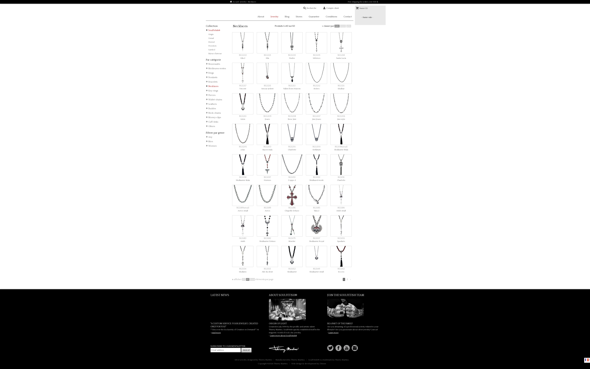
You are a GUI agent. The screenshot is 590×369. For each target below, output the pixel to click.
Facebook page (338, 348)
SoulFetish (295, 309)
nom (342, 26)
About (261, 16)
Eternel (211, 42)
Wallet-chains (215, 99)
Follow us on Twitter (330, 348)
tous (252, 279)
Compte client (332, 8)
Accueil (236, 2)
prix (349, 26)
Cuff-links (213, 122)
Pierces (211, 95)
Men (210, 141)
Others (211, 126)
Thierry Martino (284, 349)
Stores (299, 16)
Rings (211, 73)
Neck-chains (214, 113)
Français (587, 359)
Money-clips (214, 117)
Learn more (333, 333)
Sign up (246, 350)
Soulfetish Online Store (216, 12)
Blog (287, 16)
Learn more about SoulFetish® (283, 335)
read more (216, 333)
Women (212, 146)
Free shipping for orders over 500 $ (363, 2)
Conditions (331, 16)
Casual (211, 38)
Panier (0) (363, 8)
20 (243, 279)
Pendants (212, 77)
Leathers (212, 104)
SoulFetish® (214, 30)
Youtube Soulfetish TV (347, 348)
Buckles (212, 108)
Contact (348, 16)
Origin (211, 34)
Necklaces (213, 86)
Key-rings (213, 91)
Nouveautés (214, 64)
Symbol (211, 50)
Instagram (355, 348)
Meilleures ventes (217, 68)
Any (210, 137)
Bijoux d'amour (215, 53)
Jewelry (243, 2)
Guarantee (314, 16)
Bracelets (212, 82)
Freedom (212, 46)
